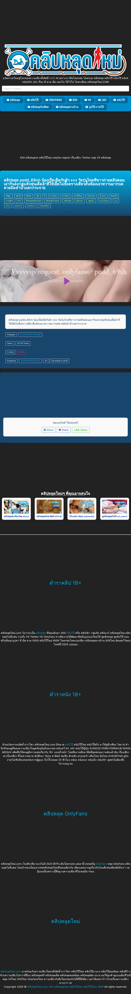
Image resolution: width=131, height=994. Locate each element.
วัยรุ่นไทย (91, 196)
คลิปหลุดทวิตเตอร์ (33, 201)
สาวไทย (53, 196)
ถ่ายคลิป (9, 201)
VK (89, 99)
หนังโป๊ (121, 99)
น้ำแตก (103, 196)
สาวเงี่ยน (65, 196)
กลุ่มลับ (91, 201)
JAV (104, 99)
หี (44, 196)
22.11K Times (23, 343)
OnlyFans (55, 99)
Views (9, 343)
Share (49, 429)
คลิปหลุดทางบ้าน (68, 106)
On (46, 361)
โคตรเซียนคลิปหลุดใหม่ (30, 361)
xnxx (8, 205)
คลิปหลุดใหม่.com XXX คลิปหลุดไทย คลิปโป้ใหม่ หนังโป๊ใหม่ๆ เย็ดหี (65, 986)
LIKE (22, 352)
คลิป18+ (79, 201)
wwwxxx (18, 205)
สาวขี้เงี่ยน (78, 196)
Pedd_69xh (44, 205)
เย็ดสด (28, 196)
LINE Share (80, 429)
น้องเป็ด (114, 196)
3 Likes (10, 352)
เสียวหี (18, 196)
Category (11, 334)
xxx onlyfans (104, 201)
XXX (75, 99)
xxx (116, 201)
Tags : (8, 196)
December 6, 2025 (59, 361)
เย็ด (37, 196)
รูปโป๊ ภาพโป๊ (96, 106)
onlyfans (31, 205)
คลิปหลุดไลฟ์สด (40, 106)
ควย (19, 201)
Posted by (11, 361)
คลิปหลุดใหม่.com (10, 971)
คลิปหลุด (15, 99)
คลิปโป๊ (35, 99)
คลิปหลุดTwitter (52, 201)
